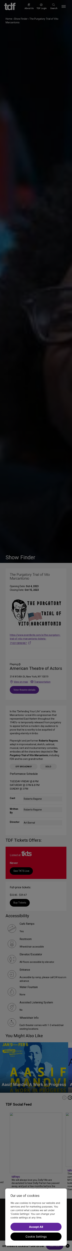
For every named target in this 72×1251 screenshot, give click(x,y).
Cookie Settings (36, 1236)
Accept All (36, 1227)
